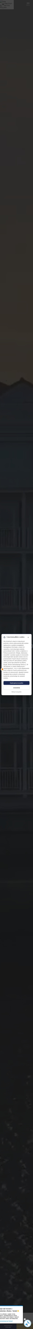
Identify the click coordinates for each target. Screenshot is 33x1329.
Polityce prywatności (9, 653)
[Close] (28, 637)
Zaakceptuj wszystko (16, 683)
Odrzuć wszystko (16, 692)
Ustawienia (16, 688)
